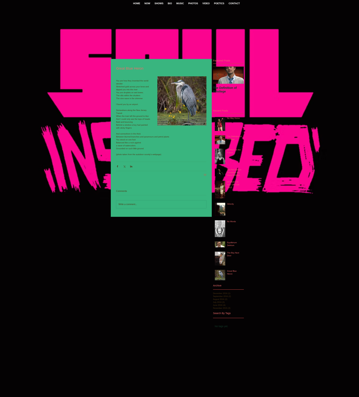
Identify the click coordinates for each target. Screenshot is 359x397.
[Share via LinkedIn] (131, 166)
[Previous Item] (217, 75)
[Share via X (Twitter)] (124, 166)
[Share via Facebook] (117, 166)
